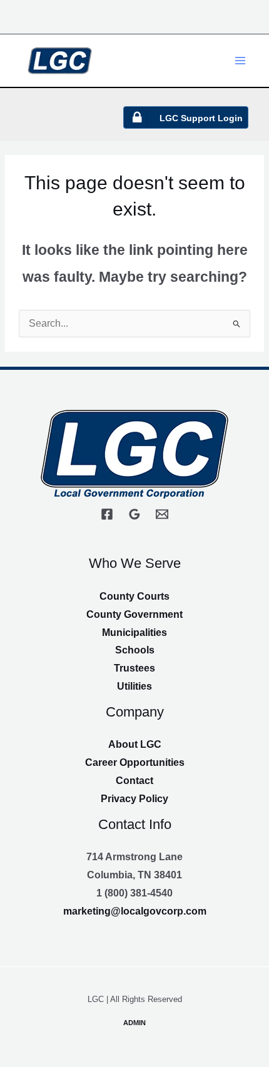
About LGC (134, 744)
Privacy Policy (134, 798)
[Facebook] (107, 514)
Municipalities (134, 632)
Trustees (134, 668)
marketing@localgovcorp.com (134, 911)
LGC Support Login (201, 118)
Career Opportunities (135, 762)
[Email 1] (162, 514)
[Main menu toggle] (240, 60)
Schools (135, 650)
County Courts (134, 596)
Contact (134, 780)
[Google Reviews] (134, 514)
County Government (134, 614)
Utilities (134, 686)
